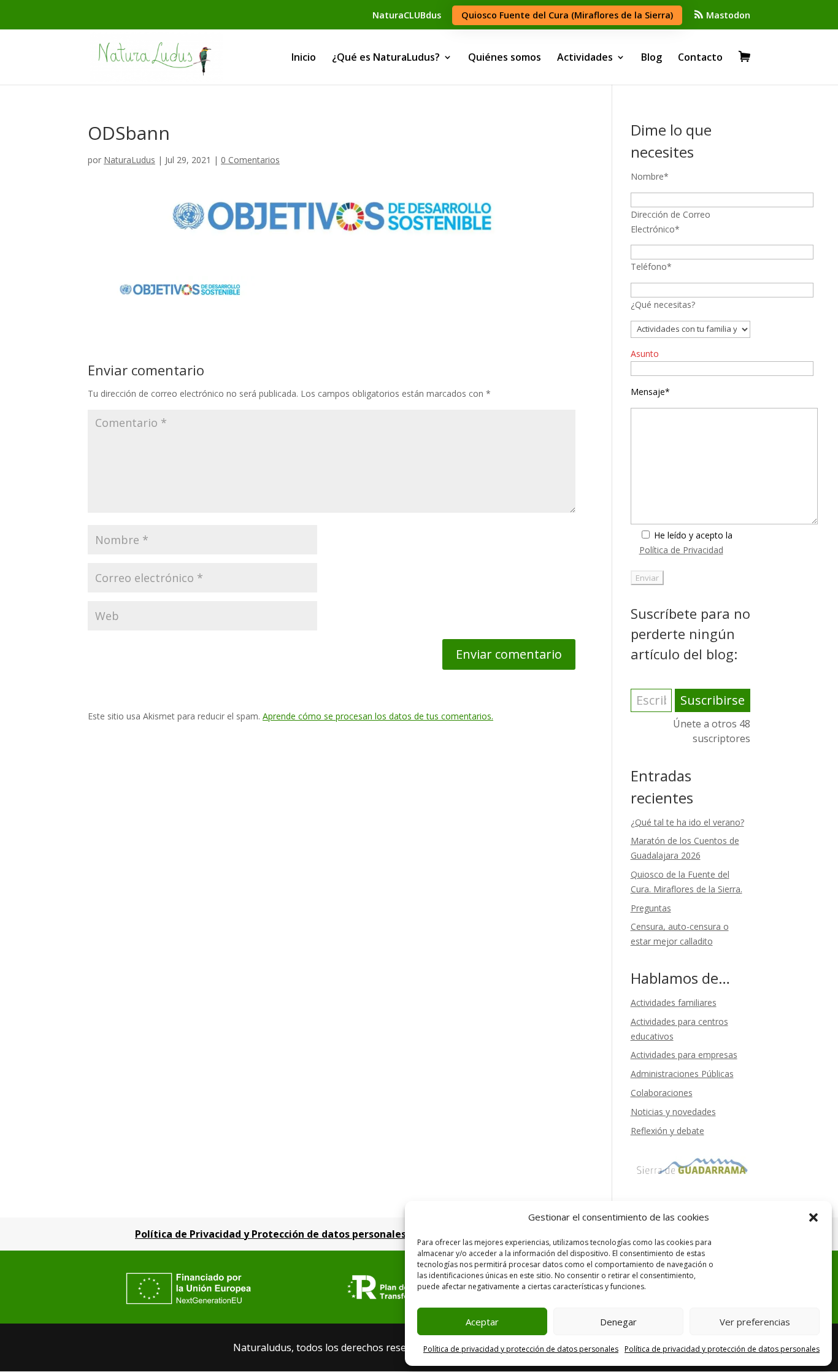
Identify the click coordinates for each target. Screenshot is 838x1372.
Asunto (645, 353)
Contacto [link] (700, 57)
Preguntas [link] (651, 908)
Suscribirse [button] (712, 700)
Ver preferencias (755, 1322)
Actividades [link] (585, 57)
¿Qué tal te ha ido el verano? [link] (687, 822)
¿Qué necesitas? (663, 304)
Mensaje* (650, 391)
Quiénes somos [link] (504, 57)
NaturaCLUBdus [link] (406, 15)
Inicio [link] (303, 57)
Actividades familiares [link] (674, 1002)
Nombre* (650, 176)
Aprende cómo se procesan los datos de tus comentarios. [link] (378, 716)
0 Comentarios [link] (250, 160)
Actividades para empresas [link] (684, 1054)
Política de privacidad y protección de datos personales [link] (520, 1349)
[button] (813, 1217)
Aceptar (482, 1322)
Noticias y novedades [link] (673, 1111)
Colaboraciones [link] (662, 1092)
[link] (721, 18)
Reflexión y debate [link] (667, 1130)
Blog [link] (651, 57)
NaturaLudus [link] (129, 160)
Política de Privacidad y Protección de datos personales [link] (270, 1234)
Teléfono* (651, 266)
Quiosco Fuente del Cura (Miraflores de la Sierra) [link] (567, 15)
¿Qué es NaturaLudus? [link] (386, 57)
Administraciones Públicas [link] (682, 1073)
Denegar (618, 1322)
